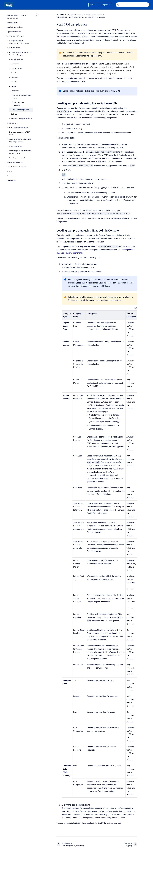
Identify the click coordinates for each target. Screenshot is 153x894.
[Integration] (9, 77)
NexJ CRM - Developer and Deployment (70, 15)
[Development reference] (6, 36)
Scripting (14, 114)
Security (13, 82)
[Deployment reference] (6, 162)
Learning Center (12, 23)
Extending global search (17, 158)
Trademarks (11, 180)
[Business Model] (9, 68)
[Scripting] (9, 114)
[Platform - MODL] (8, 48)
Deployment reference (14, 162)
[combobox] (132, 5)
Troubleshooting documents (16, 167)
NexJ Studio (13, 123)
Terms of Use (11, 176)
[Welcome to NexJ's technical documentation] (6, 16)
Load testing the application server (22, 96)
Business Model (16, 68)
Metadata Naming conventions (21, 118)
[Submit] (118, 5)
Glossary (10, 171)
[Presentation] (9, 64)
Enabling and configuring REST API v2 (19, 133)
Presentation (15, 64)
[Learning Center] (6, 23)
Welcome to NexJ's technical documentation (17, 17)
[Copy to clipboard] (55, 103)
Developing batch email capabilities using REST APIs (20, 140)
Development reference (15, 36)
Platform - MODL (15, 48)
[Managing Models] (9, 59)
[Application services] (6, 32)
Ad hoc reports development (18, 127)
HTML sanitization (15, 146)
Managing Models (17, 59)
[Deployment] (9, 91)
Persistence (15, 73)
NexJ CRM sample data (21, 110)
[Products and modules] (6, 27)
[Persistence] (9, 73)
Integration (14, 77)
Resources (14, 86)
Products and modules (15, 27)
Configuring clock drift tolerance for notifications (20, 152)
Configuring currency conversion (20, 104)
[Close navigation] (37, 15)
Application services (14, 32)
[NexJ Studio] (8, 123)
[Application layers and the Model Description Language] (8, 52)
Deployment (15, 91)
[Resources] (9, 86)
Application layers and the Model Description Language (20, 53)
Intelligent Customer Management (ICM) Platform (19, 42)
